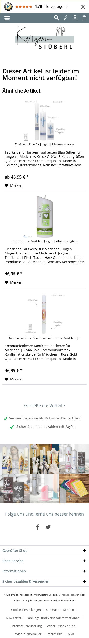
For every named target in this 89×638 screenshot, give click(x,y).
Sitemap (52, 610)
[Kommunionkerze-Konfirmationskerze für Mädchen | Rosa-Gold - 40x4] (44, 313)
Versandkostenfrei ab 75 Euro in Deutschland (45, 418)
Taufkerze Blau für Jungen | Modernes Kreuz (44, 144)
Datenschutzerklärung (26, 626)
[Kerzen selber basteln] (74, 488)
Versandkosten (67, 594)
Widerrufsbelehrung (61, 626)
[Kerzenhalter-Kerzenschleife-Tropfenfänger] (44, 488)
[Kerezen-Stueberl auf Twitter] (48, 527)
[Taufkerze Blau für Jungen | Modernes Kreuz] (44, 120)
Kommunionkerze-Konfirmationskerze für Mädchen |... (45, 338)
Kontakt (68, 610)
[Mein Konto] (75, 17)
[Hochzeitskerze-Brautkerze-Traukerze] (15, 488)
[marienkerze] (15, 459)
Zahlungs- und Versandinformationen (53, 618)
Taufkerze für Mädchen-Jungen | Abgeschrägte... (44, 241)
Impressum (55, 634)
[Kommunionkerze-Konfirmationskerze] (44, 459)
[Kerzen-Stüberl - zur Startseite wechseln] (44, 37)
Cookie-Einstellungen (26, 610)
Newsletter (13, 618)
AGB (71, 634)
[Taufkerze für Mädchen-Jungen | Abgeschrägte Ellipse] (44, 216)
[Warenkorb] (84, 17)
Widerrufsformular (28, 634)
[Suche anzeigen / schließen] (56, 17)
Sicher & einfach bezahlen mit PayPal (45, 426)
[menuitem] (7, 18)
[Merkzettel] (65, 17)
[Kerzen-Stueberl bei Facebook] (37, 527)
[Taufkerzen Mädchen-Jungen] (74, 459)
